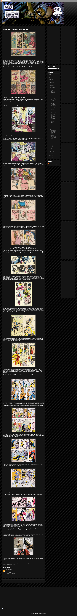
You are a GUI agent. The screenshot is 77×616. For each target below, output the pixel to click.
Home (23, 581)
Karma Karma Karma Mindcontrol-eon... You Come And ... (53, 116)
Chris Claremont (8, 563)
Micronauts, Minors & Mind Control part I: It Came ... (53, 141)
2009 (50, 155)
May (51, 148)
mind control (31, 563)
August (51, 88)
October (51, 85)
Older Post (41, 581)
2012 (50, 80)
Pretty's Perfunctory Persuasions (52, 91)
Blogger (44, 613)
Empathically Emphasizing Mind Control (53, 111)
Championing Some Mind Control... (52, 108)
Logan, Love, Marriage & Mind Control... (53, 104)
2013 (50, 79)
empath (17, 563)
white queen (10, 564)
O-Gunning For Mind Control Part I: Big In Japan (53, 100)
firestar (20, 563)
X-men (14, 564)
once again (16, 253)
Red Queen (41, 563)
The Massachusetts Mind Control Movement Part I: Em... (53, 131)
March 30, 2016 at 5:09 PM (10, 573)
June (51, 146)
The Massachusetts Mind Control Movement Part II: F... (53, 125)
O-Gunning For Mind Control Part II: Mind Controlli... (53, 96)
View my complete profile (52, 164)
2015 (50, 75)
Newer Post (5, 581)
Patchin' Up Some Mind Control (52, 121)
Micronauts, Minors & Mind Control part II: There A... (53, 137)
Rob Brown (8, 569)
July (51, 145)
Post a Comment (8, 575)
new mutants (36, 563)
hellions (23, 563)
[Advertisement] (52, 45)
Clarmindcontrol (52, 163)
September (52, 87)
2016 (50, 74)
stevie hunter (5, 564)
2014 (50, 77)
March (51, 151)
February (52, 153)
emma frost (14, 563)
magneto (26, 563)
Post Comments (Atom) (26, 584)
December (52, 82)
